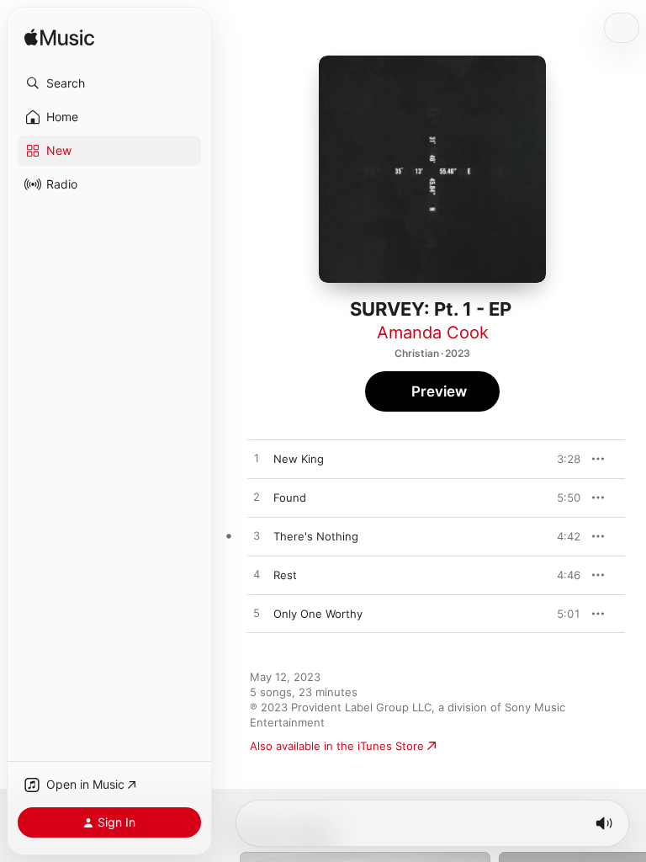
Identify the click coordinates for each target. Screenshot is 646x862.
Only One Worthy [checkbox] (318, 613)
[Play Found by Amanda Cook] (256, 497)
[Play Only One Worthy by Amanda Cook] (256, 613)
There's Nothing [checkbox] (315, 536)
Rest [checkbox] (285, 575)
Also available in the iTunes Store (337, 746)
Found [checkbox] (289, 497)
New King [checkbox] (298, 459)
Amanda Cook (433, 332)
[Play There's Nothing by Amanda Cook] (256, 536)
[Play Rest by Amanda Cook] (256, 575)
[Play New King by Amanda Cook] (256, 458)
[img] (59, 38)
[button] (109, 83)
